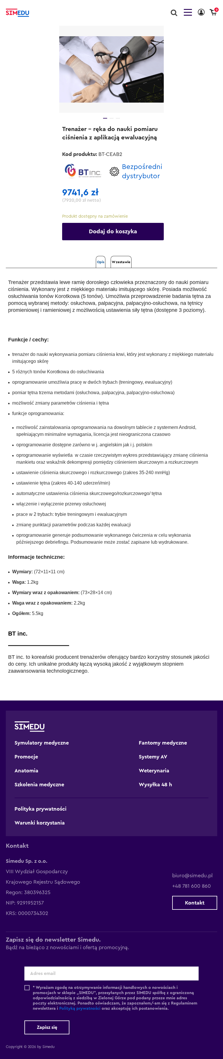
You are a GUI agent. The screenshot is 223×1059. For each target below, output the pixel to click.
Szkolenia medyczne (39, 784)
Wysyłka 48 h (155, 784)
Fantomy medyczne (163, 742)
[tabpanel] (111, 69)
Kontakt (194, 902)
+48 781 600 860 (191, 886)
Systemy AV (153, 756)
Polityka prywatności (40, 808)
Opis (100, 262)
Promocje (26, 756)
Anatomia (26, 770)
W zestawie (121, 262)
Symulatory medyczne (42, 742)
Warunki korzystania (40, 822)
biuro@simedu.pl (192, 875)
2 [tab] (111, 118)
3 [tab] (118, 118)
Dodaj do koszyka (113, 231)
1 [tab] (105, 118)
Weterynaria (154, 770)
